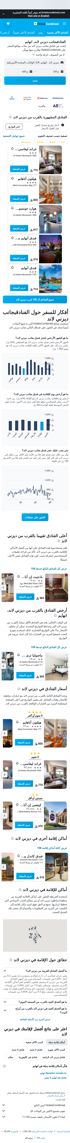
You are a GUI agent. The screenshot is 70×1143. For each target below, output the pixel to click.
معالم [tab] (10, 1057)
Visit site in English (38, 15)
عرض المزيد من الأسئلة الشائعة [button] (35, 1019)
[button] (3, 14)
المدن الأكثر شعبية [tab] (34, 1042)
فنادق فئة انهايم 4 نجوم (55, 1077)
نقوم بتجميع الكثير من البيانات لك (47, 1111)
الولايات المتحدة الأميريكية (42, 1131)
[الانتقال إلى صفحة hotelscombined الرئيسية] (46, 23)
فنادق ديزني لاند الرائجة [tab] (53, 1057)
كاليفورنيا (14, 1131)
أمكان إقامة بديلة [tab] (57, 1042)
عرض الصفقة (19, 168)
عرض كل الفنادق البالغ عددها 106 (49, 568)
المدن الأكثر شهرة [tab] (56, 1049)
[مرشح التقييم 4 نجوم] (40, 143)
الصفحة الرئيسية (63, 1131)
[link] (35, 299)
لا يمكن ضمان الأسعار (56, 1095)
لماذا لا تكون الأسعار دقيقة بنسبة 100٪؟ (43, 1117)
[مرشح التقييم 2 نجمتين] (63, 143)
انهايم (43, 1137)
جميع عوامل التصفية (14, 136)
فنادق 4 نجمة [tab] (18, 1049)
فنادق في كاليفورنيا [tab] (28, 1057)
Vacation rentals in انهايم (53, 1073)
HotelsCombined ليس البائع (49, 1105)
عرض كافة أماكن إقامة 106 (52, 848)
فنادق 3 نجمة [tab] (36, 1049)
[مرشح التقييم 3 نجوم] (53, 143)
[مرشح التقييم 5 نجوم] (26, 143)
